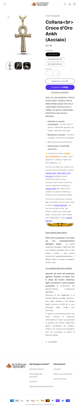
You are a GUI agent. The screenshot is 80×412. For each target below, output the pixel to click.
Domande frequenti (36, 369)
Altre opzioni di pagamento (60, 92)
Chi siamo (57, 369)
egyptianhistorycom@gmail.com (41, 386)
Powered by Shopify (48, 404)
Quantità (49, 69)
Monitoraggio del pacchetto (35, 375)
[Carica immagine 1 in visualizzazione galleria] (10, 66)
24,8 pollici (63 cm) (55, 59)
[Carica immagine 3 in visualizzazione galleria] (27, 66)
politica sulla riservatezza (62, 374)
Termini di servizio (59, 379)
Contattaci (33, 381)
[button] (4, 4)
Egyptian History (36, 404)
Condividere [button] (52, 342)
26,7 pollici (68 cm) (55, 64)
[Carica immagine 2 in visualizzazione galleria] (18, 66)
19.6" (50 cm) (53, 54)
